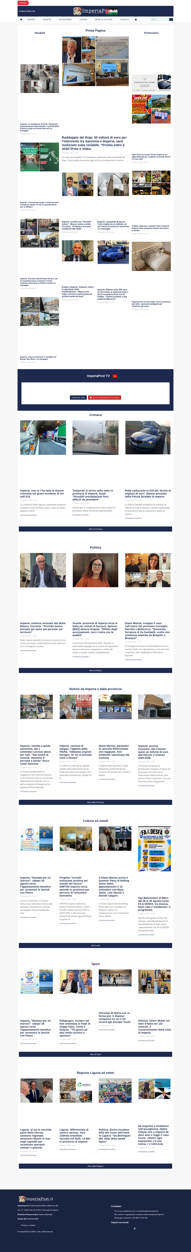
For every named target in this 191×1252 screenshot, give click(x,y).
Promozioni (151, 32)
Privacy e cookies (28, 1225)
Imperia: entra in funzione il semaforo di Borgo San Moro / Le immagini (38, 358)
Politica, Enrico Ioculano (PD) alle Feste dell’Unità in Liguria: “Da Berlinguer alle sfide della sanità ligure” (115, 1135)
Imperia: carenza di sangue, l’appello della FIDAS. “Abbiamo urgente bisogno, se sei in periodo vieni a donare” (76, 751)
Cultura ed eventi (95, 821)
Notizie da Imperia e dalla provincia (95, 689)
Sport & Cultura (103, 19)
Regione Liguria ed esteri (95, 1073)
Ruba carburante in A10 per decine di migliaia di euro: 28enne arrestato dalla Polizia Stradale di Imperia (148, 493)
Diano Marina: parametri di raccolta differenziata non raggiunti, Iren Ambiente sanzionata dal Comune (114, 751)
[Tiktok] (169, 11)
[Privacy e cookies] (19, 1223)
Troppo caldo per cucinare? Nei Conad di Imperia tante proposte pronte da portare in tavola (150, 228)
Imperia (31, 19)
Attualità (39, 32)
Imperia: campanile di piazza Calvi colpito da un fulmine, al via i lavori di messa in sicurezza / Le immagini (113, 225)
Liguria (83, 19)
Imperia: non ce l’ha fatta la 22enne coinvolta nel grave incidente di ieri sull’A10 (42, 493)
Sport (95, 964)
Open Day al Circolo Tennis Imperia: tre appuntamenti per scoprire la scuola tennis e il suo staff (151, 156)
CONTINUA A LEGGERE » (28, 515)
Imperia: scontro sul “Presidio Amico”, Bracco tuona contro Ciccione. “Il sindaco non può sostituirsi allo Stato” (76, 225)
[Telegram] (164, 11)
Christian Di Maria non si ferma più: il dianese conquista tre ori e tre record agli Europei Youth (114, 1017)
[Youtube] (159, 11)
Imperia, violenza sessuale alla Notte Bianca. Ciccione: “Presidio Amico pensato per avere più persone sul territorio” (43, 628)
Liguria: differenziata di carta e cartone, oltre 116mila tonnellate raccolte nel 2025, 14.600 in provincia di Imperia (75, 1135)
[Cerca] (171, 19)
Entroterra (65, 19)
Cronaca (95, 415)
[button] (95, 529)
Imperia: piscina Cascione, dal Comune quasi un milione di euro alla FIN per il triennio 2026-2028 (153, 752)
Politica (95, 547)
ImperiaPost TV (98, 376)
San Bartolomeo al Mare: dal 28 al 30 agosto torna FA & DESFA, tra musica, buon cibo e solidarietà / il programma (154, 904)
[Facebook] (148, 11)
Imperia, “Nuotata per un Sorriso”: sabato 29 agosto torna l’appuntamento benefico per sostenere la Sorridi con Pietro (35, 885)
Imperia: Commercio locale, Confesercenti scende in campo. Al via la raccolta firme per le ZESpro (39, 204)
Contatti (124, 19)
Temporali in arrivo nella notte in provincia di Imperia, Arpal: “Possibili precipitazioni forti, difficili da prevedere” (93, 495)
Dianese (47, 19)
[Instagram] (154, 11)
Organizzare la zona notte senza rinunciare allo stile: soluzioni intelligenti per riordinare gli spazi (151, 304)
